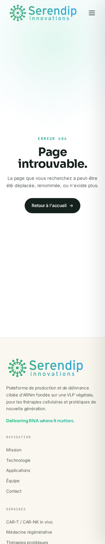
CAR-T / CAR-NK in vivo (29, 522)
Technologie (18, 460)
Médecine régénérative (29, 532)
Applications (18, 470)
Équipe (13, 480)
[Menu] (92, 12)
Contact (14, 491)
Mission (14, 450)
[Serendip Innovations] (43, 12)
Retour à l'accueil (52, 205)
